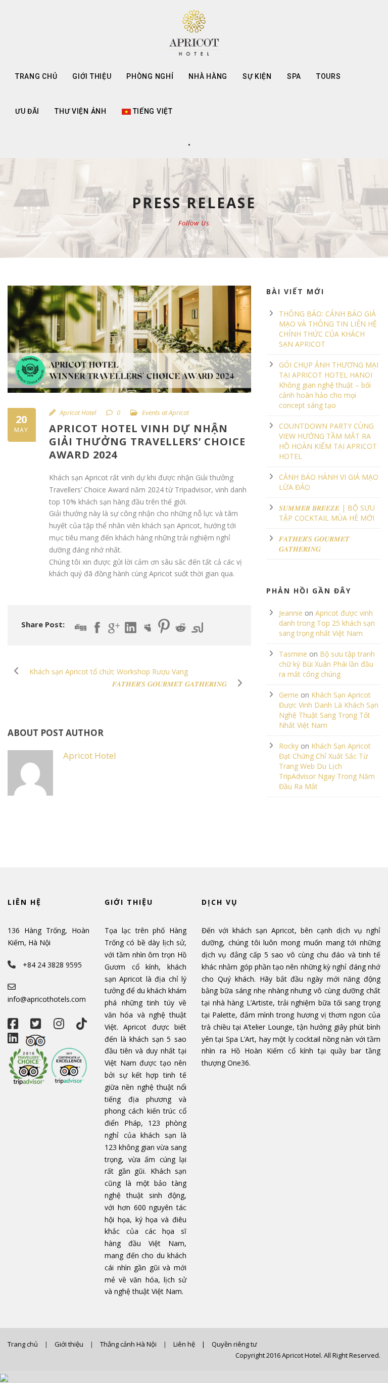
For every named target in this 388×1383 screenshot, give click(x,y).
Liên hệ (184, 1344)
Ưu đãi (27, 111)
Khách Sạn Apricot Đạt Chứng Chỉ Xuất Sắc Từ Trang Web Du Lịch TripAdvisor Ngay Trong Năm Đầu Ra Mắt (327, 766)
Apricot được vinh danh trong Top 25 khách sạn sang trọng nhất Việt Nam (327, 623)
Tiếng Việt (153, 111)
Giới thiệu (91, 76)
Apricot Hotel (78, 412)
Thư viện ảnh (80, 111)
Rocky (289, 746)
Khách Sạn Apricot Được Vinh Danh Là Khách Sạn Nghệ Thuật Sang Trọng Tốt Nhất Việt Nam (328, 710)
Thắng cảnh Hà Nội (128, 1344)
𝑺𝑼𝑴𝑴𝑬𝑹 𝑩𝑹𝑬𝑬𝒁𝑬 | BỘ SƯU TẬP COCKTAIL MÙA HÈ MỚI (327, 513)
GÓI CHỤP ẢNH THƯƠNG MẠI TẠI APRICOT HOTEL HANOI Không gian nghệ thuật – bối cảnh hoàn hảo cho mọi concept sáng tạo (328, 385)
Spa (294, 76)
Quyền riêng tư (234, 1344)
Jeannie (291, 613)
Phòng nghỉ (149, 76)
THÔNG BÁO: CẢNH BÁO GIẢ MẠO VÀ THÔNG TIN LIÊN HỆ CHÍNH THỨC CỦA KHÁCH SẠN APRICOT (328, 329)
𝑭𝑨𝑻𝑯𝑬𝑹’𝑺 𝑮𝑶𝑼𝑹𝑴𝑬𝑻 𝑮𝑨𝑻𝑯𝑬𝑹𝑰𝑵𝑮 (314, 544)
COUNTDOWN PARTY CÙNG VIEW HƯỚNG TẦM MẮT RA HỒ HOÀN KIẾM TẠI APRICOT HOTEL (328, 441)
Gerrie (289, 695)
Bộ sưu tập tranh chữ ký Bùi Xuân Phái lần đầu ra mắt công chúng (327, 664)
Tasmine (293, 654)
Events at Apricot (165, 412)
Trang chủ (36, 76)
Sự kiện (257, 76)
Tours (328, 76)
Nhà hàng (207, 76)
